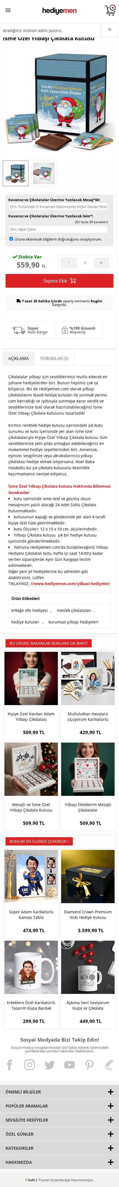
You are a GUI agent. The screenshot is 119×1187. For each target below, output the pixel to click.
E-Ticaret (43, 1180)
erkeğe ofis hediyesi (29, 610)
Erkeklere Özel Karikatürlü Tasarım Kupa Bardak (31, 1005)
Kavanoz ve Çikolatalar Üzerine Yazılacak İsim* (50, 216)
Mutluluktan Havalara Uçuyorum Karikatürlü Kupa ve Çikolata (88, 716)
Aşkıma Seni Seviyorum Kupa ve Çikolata (87, 1005)
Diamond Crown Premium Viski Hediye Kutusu (88, 914)
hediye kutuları (25, 622)
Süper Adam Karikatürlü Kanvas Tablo (31, 914)
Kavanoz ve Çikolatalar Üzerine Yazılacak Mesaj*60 (53, 199)
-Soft (30, 1180)
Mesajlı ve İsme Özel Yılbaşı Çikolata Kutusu (31, 807)
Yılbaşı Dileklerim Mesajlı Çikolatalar (88, 807)
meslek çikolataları (74, 610)
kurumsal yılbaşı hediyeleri (73, 622)
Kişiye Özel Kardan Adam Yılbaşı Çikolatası (31, 716)
